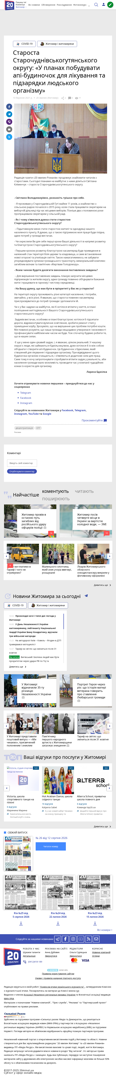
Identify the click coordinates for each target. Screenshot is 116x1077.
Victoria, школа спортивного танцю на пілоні (20, 799)
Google (47, 413)
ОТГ (38, 427)
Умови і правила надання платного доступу (58, 978)
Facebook (25, 398)
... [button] (89, 4)
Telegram (25, 392)
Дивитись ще (103, 585)
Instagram (26, 403)
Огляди (96, 955)
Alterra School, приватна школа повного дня (91, 798)
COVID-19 (26, 43)
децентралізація (24, 427)
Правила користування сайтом (58, 973)
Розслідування (64, 4)
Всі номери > (104, 930)
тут (77, 990)
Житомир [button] (20, 7)
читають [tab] (84, 491)
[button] (86, 596)
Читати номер (50, 846)
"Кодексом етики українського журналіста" (62, 986)
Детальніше (29, 955)
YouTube (33, 413)
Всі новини (34, 4)
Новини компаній (101, 952)
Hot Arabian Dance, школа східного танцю (57, 798)
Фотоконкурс (80, 4)
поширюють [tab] (56, 498)
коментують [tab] (55, 491)
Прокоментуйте (94, 420)
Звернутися (51, 955)
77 (78, 98)
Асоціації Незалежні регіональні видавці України (50, 994)
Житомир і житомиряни (60, 43)
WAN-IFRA (9, 998)
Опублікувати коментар (22, 471)
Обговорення (48, 4)
